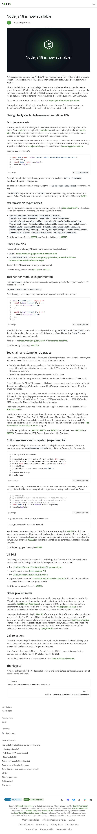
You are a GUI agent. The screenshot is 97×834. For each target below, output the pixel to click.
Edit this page (10, 733)
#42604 (43, 430)
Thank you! (14, 666)
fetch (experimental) (18, 122)
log (23, 164)
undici (20, 130)
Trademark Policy (30, 810)
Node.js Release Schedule (63, 658)
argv (51, 505)
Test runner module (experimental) (30, 277)
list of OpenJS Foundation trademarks (29, 813)
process (45, 505)
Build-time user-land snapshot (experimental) (36, 440)
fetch (31, 157)
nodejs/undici (34, 146)
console (17, 164)
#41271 (47, 269)
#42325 (35, 345)
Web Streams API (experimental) (24, 202)
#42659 (54, 430)
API (37, 571)
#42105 (79, 430)
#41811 (84, 196)
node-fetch (45, 130)
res (19, 157)
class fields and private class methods (49, 578)
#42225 (64, 237)
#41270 (36, 269)
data (22, 162)
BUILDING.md (13, 409)
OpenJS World (47, 628)
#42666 (10, 433)
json (38, 162)
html (20, 505)
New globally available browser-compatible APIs (38, 115)
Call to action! (15, 635)
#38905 (31, 540)
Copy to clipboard (82, 172)
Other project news (19, 593)
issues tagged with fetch (72, 146)
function (30, 574)
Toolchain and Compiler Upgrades (29, 352)
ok (21, 160)
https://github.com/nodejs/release (63, 100)
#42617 (70, 531)
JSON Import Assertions (27, 604)
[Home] (47, 4)
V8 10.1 (11, 554)
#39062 (34, 237)
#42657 (39, 586)
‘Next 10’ (39, 614)
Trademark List (47, 810)
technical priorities (80, 620)
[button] (93, 3)
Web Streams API (69, 208)
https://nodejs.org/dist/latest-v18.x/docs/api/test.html (43, 340)
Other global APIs (16, 244)
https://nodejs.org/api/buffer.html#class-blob (36, 253)
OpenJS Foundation (25, 806)
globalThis (29, 505)
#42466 (38, 547)
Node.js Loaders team (66, 606)
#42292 (35, 430)
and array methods (37, 567)
